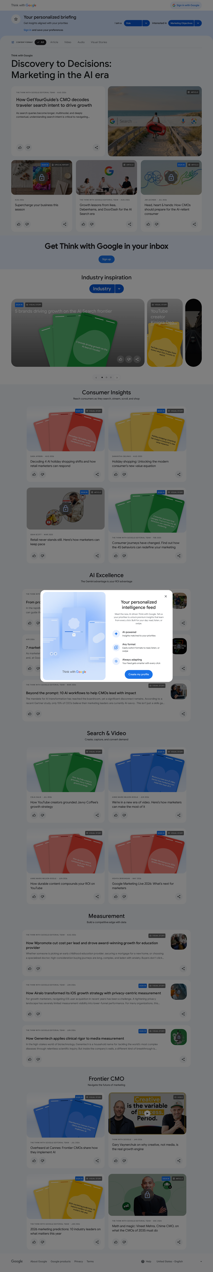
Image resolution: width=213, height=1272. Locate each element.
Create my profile (138, 674)
